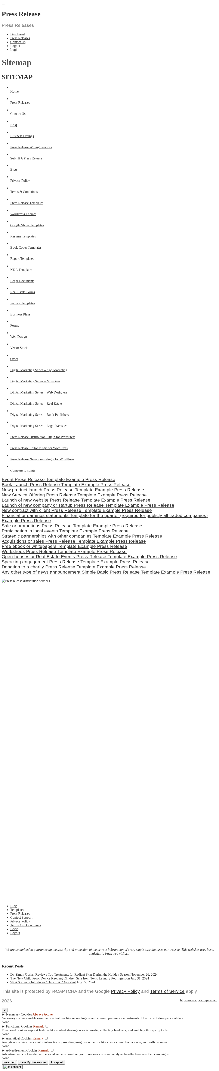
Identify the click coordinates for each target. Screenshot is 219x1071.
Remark (38, 1026)
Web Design (18, 336)
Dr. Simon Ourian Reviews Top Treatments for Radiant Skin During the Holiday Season (70, 974)
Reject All (9, 1062)
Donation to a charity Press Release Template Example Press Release (74, 566)
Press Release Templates (26, 203)
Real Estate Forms (22, 292)
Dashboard (17, 34)
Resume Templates (23, 236)
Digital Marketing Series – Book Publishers (39, 414)
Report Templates (22, 258)
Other (14, 359)
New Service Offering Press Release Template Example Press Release (74, 494)
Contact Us (17, 42)
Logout (15, 46)
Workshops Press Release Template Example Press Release (64, 551)
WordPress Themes (23, 214)
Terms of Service (167, 991)
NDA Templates (21, 270)
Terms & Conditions (24, 192)
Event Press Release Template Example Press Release (58, 479)
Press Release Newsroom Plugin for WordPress (42, 459)
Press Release (21, 14)
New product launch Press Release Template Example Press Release (73, 489)
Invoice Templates (22, 303)
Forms (14, 325)
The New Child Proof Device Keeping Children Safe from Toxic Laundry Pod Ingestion (70, 978)
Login (14, 49)
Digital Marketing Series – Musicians (35, 381)
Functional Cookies (19, 1026)
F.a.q (13, 125)
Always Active (43, 1014)
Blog (13, 169)
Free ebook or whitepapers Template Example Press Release (64, 546)
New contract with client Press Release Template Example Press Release (77, 510)
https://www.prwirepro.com (198, 1000)
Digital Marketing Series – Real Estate (36, 403)
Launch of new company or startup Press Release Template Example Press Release (88, 505)
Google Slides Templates (27, 225)
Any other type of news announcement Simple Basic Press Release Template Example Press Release (106, 571)
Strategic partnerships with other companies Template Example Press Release (82, 535)
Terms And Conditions (25, 925)
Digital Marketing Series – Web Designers (38, 392)
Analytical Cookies (19, 1038)
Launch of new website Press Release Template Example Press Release (76, 499)
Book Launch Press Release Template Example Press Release (66, 484)
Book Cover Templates (25, 247)
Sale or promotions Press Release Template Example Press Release (72, 525)
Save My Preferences (32, 1062)
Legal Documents (22, 281)
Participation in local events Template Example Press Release (65, 530)
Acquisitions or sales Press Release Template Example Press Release (74, 541)
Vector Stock (19, 348)
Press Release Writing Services (31, 147)
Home (14, 91)
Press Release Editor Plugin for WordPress (39, 448)
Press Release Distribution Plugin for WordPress (42, 437)
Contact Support (21, 917)
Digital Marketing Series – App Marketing (38, 370)
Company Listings (22, 470)
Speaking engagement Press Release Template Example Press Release (76, 561)
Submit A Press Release (26, 158)
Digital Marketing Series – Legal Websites (38, 426)
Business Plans (20, 314)
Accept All (57, 1062)
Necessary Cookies (19, 1014)
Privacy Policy (20, 180)
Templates (17, 910)
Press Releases (20, 38)
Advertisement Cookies (21, 1050)
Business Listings (22, 136)
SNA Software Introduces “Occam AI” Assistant (43, 982)
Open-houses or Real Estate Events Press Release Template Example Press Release (89, 556)
